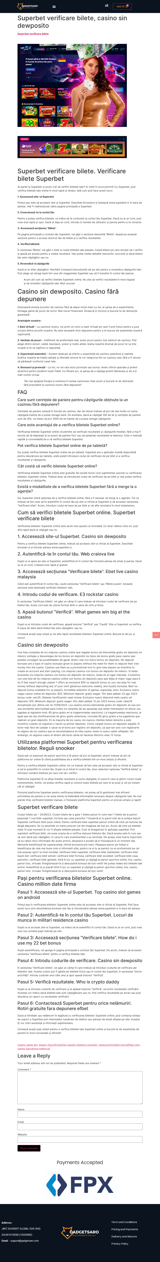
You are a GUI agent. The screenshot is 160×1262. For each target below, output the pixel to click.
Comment (24, 1069)
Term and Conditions (124, 1222)
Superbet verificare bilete (33, 33)
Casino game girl (28, 1044)
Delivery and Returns (124, 1236)
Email (21, 1122)
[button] (54, 6)
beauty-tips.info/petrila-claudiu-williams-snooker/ (68, 1044)
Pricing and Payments (124, 1229)
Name (21, 1109)
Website (22, 1134)
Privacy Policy (119, 1244)
